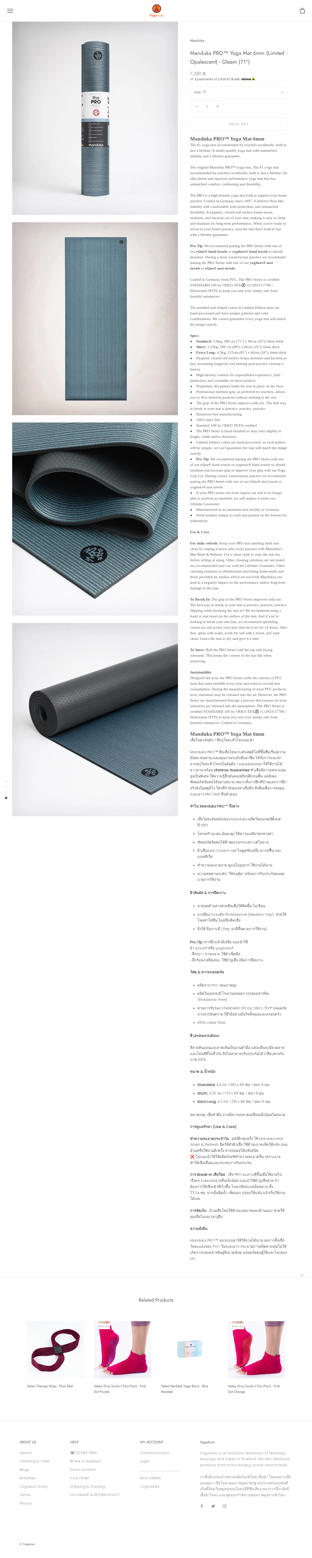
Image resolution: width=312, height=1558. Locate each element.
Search (26, 1452)
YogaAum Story (34, 1486)
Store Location (83, 1469)
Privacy (26, 1503)
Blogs (24, 1469)
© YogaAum (27, 1544)
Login (144, 1461)
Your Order (79, 1477)
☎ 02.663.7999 (83, 1452)
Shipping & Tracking (87, 1486)
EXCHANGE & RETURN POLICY (95, 1494)
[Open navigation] (10, 11)
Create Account (154, 1452)
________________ (159, 1469)
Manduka (197, 40)
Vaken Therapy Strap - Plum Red (50, 1386)
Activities (28, 1477)
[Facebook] (202, 1506)
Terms (25, 1494)
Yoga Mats (149, 1486)
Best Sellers (150, 1477)
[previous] (15, 1355)
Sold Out (239, 124)
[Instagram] (224, 1506)
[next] (296, 1355)
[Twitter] (213, 1506)
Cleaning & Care (34, 1461)
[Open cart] (302, 11)
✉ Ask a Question (85, 1461)
